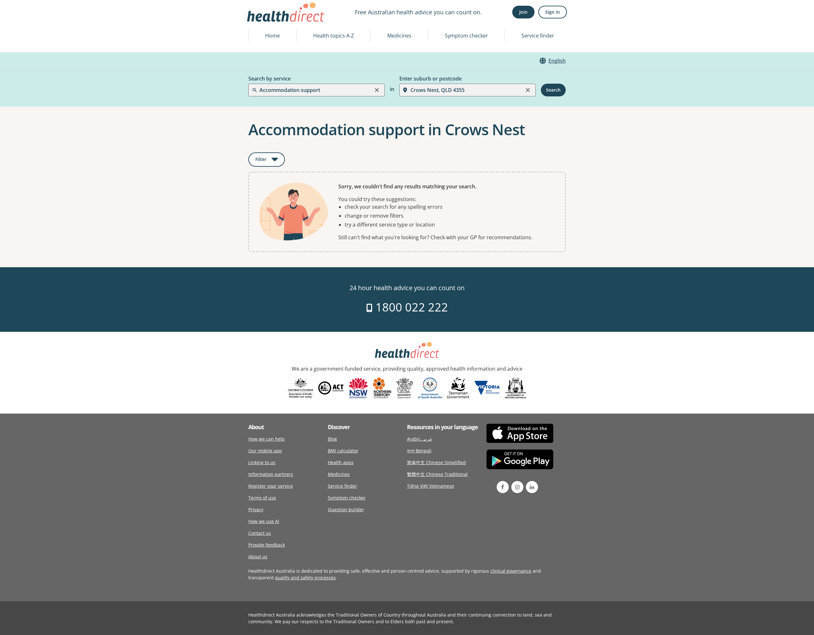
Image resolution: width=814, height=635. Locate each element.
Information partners (270, 474)
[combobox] (260, 20)
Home (272, 35)
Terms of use (262, 498)
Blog (332, 439)
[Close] (377, 90)
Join (523, 12)
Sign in (552, 12)
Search (553, 90)
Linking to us (261, 462)
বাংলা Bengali (419, 451)
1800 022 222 (410, 307)
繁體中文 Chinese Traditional (437, 474)
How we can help (266, 439)
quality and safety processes (305, 578)
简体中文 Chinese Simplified (436, 462)
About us (257, 557)
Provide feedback (266, 545)
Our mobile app (265, 451)
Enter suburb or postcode (430, 78)
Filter (270, 160)
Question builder (346, 509)
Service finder (537, 35)
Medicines (399, 35)
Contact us (259, 533)
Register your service (270, 486)
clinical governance (510, 571)
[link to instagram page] (517, 487)
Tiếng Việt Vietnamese (430, 486)
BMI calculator (343, 451)
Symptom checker (466, 35)
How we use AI (263, 521)
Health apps (341, 462)
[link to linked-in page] (532, 487)
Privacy (255, 509)
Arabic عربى (419, 439)
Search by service (269, 78)
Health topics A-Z (333, 35)
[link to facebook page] (503, 487)
